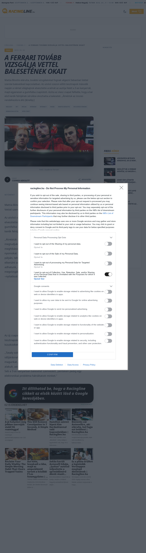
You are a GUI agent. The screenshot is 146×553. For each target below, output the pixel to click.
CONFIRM (52, 354)
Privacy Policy (89, 365)
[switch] (108, 244)
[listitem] (73, 237)
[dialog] (73, 276)
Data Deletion (57, 365)
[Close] (122, 188)
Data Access (73, 365)
